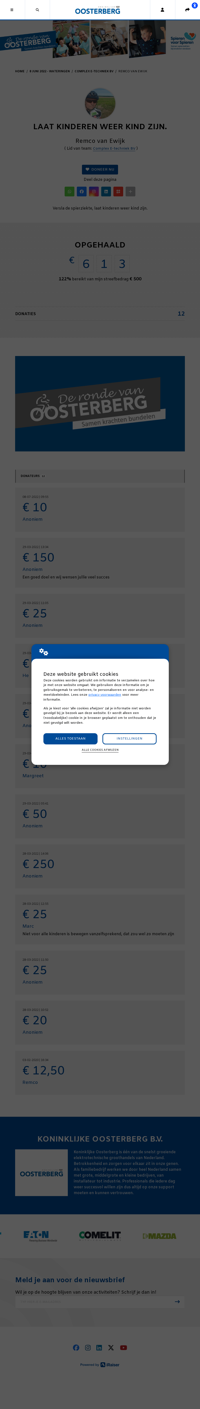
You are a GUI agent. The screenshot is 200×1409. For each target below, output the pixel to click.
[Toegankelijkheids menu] (195, 5)
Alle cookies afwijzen (100, 750)
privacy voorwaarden (104, 695)
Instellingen (129, 739)
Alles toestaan (70, 739)
